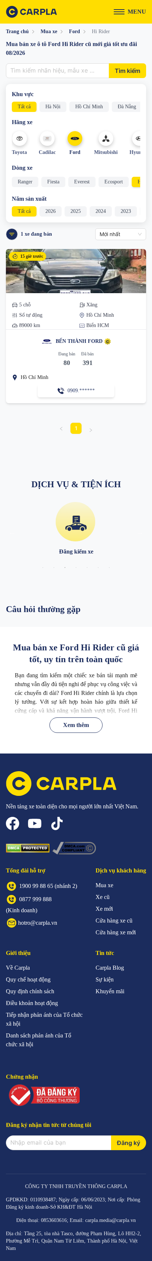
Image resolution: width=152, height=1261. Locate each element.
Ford (74, 31)
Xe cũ (103, 897)
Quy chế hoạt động (28, 979)
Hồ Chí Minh (89, 106)
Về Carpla (18, 968)
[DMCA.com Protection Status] (27, 848)
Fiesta (53, 182)
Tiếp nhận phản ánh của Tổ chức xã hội (44, 1019)
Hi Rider (101, 31)
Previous (12, 532)
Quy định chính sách (30, 991)
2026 (50, 211)
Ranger (25, 182)
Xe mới (104, 909)
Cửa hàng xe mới (116, 932)
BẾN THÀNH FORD (79, 341)
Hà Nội (53, 106)
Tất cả (24, 106)
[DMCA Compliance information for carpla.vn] (74, 848)
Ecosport (113, 182)
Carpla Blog (110, 968)
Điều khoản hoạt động (32, 1003)
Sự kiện (105, 979)
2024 (101, 211)
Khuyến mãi (110, 991)
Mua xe (49, 31)
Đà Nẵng (127, 106)
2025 (75, 211)
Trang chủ (17, 31)
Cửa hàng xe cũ (114, 920)
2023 (126, 211)
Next (140, 532)
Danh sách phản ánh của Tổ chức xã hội (38, 1039)
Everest (82, 182)
